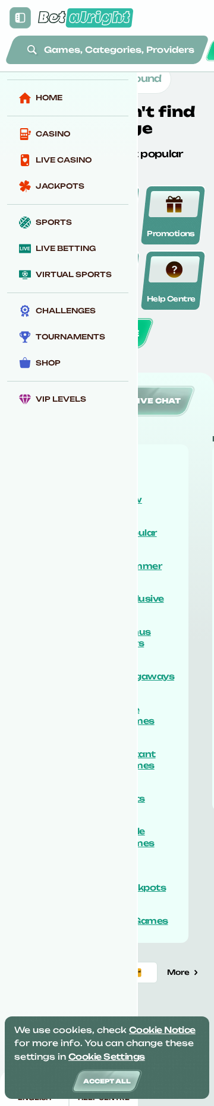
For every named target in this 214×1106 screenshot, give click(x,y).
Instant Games (138, 760)
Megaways (147, 676)
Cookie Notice (162, 1030)
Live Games (137, 715)
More (178, 972)
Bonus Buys (135, 638)
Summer (141, 566)
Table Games (137, 837)
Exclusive (142, 598)
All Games (144, 921)
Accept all (107, 1081)
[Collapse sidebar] (20, 17)
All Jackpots (143, 882)
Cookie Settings (106, 1056)
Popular (138, 532)
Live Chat (156, 400)
